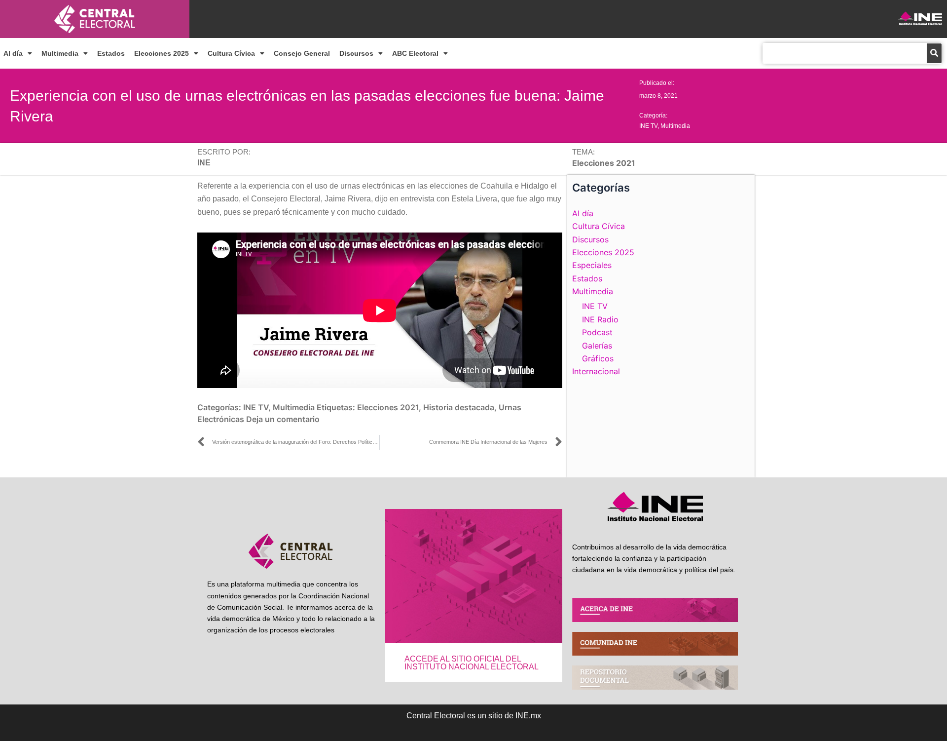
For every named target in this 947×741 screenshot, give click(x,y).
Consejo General (302, 53)
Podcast (597, 332)
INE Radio (600, 319)
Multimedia (59, 53)
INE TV (648, 125)
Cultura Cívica (231, 53)
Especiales (592, 265)
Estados (111, 53)
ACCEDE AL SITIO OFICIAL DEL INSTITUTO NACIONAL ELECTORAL (471, 663)
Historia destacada (458, 407)
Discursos (356, 53)
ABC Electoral (415, 53)
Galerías (597, 346)
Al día (13, 53)
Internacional (596, 371)
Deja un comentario (283, 419)
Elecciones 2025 (161, 53)
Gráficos (598, 358)
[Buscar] (934, 53)
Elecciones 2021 (388, 407)
